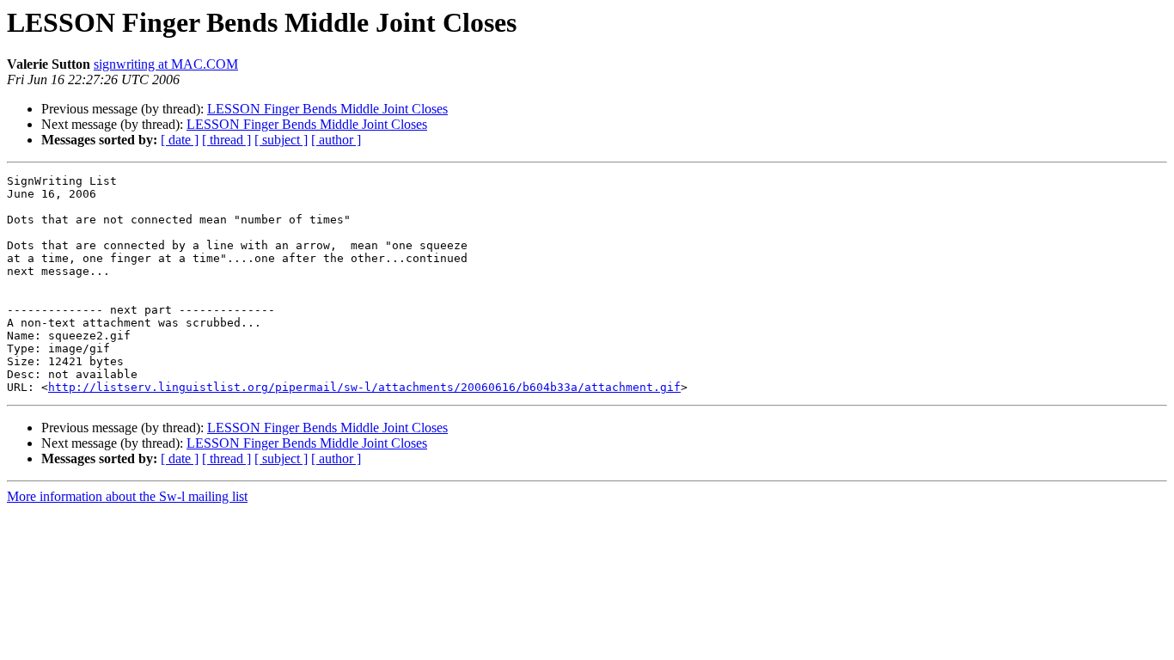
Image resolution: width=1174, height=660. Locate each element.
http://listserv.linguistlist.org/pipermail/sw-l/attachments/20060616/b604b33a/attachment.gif (364, 387)
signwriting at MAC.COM (166, 64)
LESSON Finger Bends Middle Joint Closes (327, 108)
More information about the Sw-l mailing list (127, 496)
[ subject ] (281, 139)
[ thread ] (226, 139)
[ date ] (180, 139)
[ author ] (336, 139)
